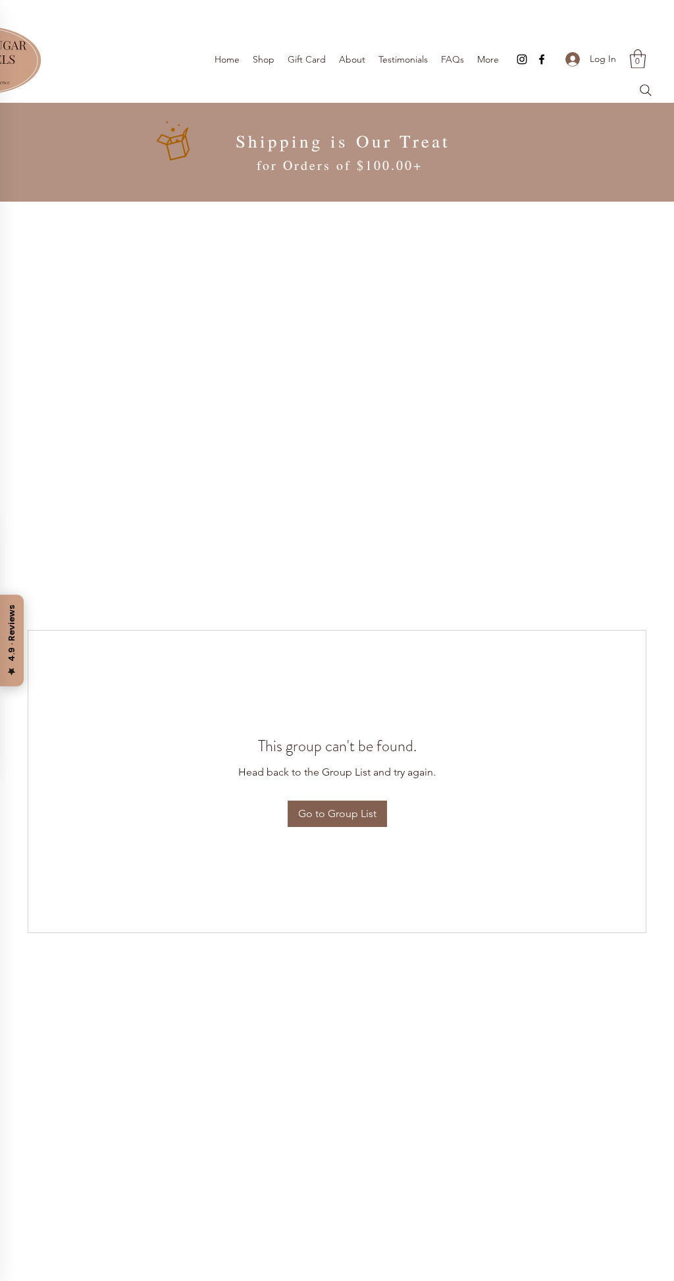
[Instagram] (522, 59)
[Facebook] (541, 59)
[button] (638, 59)
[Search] (646, 90)
